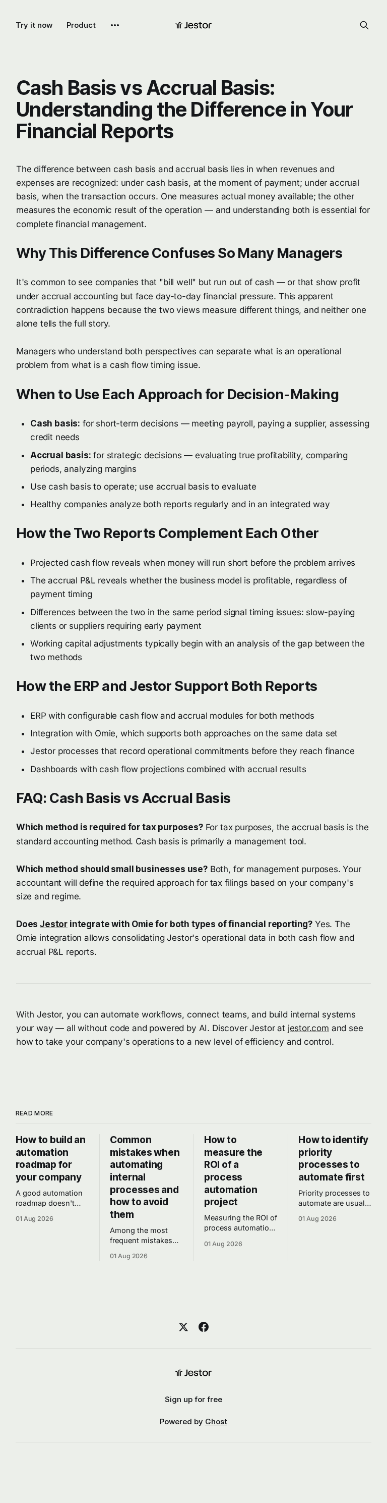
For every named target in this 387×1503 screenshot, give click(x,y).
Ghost (216, 1421)
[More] (115, 25)
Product (81, 25)
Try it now (34, 25)
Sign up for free (193, 1399)
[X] (183, 1327)
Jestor (54, 924)
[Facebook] (204, 1327)
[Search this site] (364, 25)
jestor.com (308, 1028)
